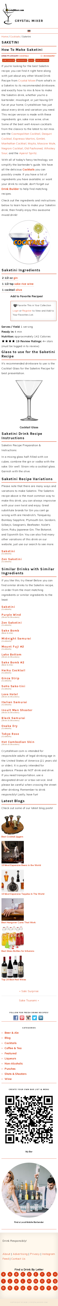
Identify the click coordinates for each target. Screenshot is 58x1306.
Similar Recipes (42, 60)
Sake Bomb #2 (12, 662)
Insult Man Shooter (16, 710)
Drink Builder (10, 189)
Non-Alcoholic (14, 1063)
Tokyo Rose (10, 734)
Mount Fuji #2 (12, 646)
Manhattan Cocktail (13, 143)
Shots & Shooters (15, 1074)
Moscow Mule (46, 143)
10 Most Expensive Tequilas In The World (22, 894)
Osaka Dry (9, 726)
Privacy (35, 1254)
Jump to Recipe (8, 60)
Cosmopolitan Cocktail (25, 133)
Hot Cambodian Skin (18, 742)
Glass (31, 60)
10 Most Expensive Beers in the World (21, 865)
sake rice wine (23, 284)
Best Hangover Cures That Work (18, 922)
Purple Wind (11, 614)
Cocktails (24, 56)
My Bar (29, 1151)
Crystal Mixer (27, 80)
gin (16, 278)
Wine (8, 1079)
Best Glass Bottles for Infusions (17, 951)
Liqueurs (10, 1058)
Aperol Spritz (28, 153)
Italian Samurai (14, 702)
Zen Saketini (11, 559)
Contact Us (18, 1258)
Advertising (20, 1254)
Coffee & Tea (13, 1048)
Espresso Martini (24, 138)
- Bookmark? (48, 56)
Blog (8, 1037)
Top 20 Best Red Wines (13, 979)
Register (27, 310)
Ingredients (21, 60)
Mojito (32, 143)
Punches (10, 1068)
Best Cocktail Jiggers (12, 836)
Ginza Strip (10, 678)
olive (19, 289)
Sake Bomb (10, 630)
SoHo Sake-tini (13, 686)
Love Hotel (9, 694)
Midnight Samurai (16, 638)
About (6, 1254)
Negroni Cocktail (12, 148)
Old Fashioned (33, 148)
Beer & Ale (12, 1032)
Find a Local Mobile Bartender (29, 1222)
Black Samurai (13, 718)
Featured (11, 1053)
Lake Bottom (11, 654)
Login (16, 310)
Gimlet (40, 138)
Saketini (8, 551)
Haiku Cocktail (13, 670)
